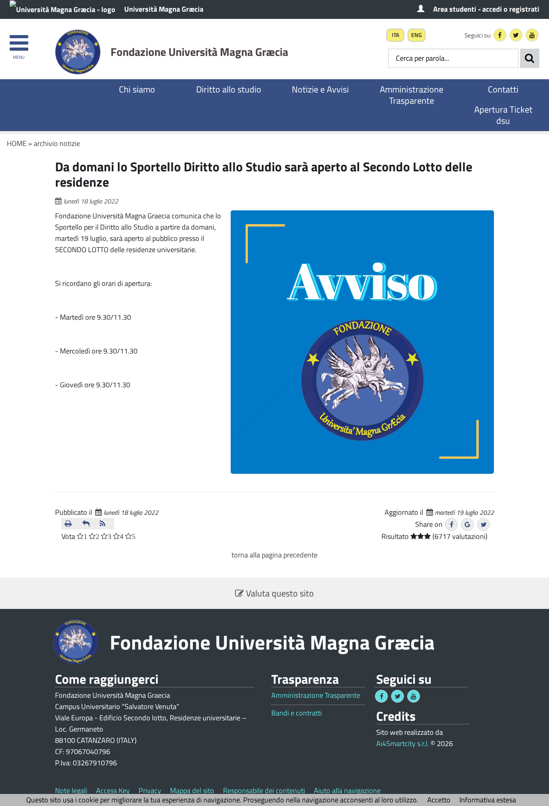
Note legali (71, 790)
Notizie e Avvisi (320, 89)
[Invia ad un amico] (88, 523)
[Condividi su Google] (467, 524)
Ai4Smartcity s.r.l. (402, 743)
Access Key (113, 790)
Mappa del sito (192, 790)
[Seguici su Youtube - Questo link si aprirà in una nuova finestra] (532, 35)
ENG (416, 35)
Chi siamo (137, 89)
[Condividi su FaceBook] (451, 524)
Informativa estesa (487, 799)
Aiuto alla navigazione (347, 790)
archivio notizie (57, 143)
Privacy (150, 790)
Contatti (503, 89)
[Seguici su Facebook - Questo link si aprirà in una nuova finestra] (500, 35)
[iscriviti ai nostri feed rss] (105, 523)
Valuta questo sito (279, 593)
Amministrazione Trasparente (411, 95)
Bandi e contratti (296, 713)
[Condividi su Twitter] (483, 524)
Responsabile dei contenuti (264, 790)
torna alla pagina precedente (274, 554)
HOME (17, 143)
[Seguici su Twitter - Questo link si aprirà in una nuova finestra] (516, 35)
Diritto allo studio (228, 89)
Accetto (439, 799)
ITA (395, 35)
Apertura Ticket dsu (503, 115)
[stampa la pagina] (70, 523)
